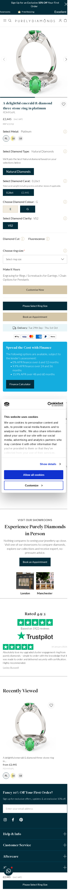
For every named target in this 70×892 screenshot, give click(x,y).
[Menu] (4, 20)
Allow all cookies (33, 474)
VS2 (10, 222)
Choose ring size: (14, 248)
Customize (31, 485)
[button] (63, 4)
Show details (48, 464)
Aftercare (10, 866)
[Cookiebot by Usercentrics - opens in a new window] (48, 404)
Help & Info (12, 843)
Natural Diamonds (18, 169)
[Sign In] (57, 20)
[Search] (9, 20)
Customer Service (17, 854)
